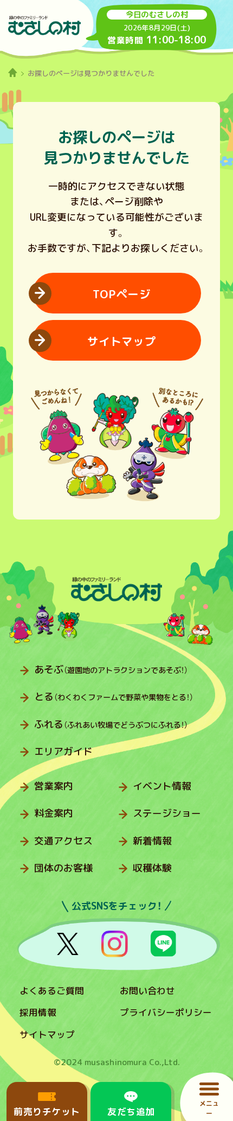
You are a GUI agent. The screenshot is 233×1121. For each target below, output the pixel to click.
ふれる (111, 724)
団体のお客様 (63, 868)
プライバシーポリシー (166, 1012)
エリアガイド (63, 751)
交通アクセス (63, 841)
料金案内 (53, 813)
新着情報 (152, 841)
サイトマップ (47, 1034)
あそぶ (111, 669)
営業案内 (53, 786)
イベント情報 (162, 786)
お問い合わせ (147, 990)
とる (113, 696)
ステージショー (167, 813)
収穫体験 (152, 868)
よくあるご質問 (52, 990)
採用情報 (38, 1012)
